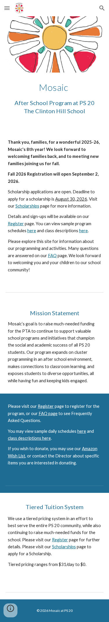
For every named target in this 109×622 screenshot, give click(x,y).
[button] (7, 8)
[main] (55, 101)
